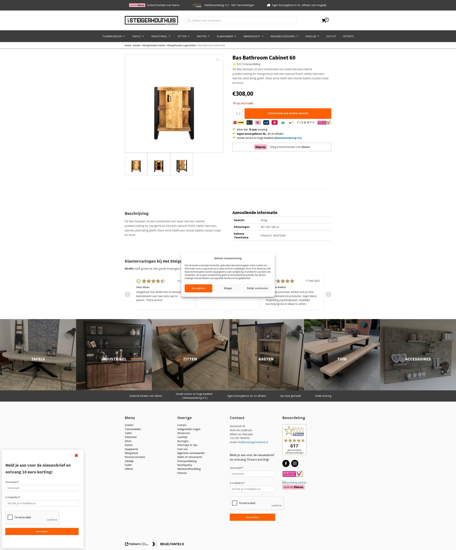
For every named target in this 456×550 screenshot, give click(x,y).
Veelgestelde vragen (188, 429)
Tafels (136, 36)
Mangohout (251, 36)
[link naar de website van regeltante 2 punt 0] (169, 545)
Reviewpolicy (184, 465)
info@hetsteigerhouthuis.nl (252, 442)
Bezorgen (182, 441)
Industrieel (159, 36)
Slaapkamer (225, 36)
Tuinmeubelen (112, 36)
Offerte (348, 36)
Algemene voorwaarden (191, 453)
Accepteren (198, 288)
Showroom (183, 433)
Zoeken (129, 425)
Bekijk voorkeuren (257, 288)
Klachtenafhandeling (189, 469)
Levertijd (182, 437)
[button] (218, 60)
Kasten (201, 36)
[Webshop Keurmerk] (293, 474)
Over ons (182, 449)
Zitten (182, 36)
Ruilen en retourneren (189, 457)
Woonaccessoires (283, 36)
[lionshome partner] (294, 482)
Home (128, 45)
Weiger (228, 288)
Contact (181, 425)
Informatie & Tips (187, 445)
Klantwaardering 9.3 (288, 138)
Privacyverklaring (186, 461)
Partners (182, 473)
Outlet (331, 36)
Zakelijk (310, 36)
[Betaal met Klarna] (293, 487)
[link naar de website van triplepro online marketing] (138, 545)
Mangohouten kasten (153, 45)
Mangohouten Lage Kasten (181, 45)
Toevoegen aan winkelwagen (288, 113)
